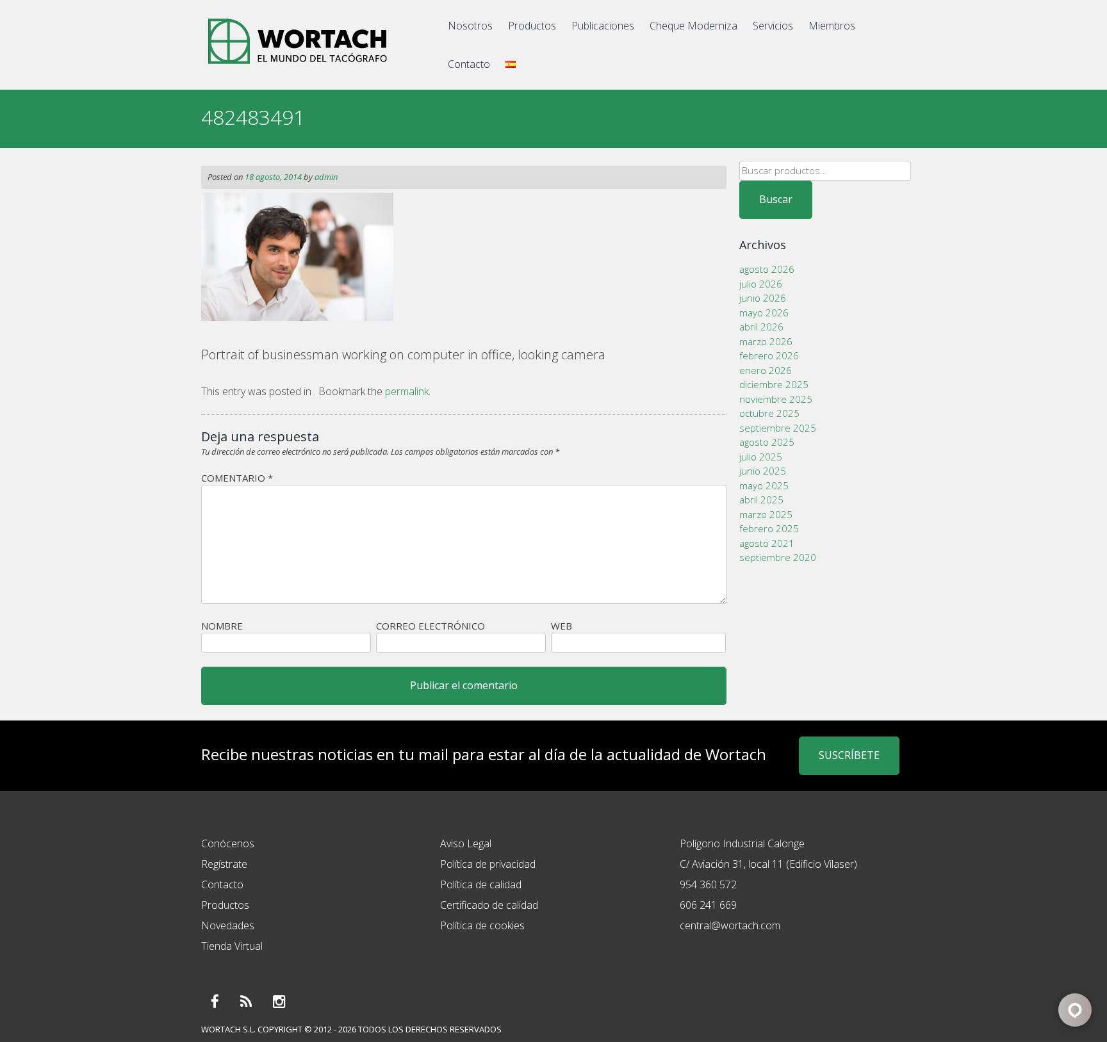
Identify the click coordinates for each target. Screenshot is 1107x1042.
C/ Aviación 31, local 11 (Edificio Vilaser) (768, 864)
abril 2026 (761, 326)
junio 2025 (762, 470)
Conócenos (227, 843)
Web (561, 625)
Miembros (831, 26)
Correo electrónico (430, 625)
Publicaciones (602, 26)
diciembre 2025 (773, 384)
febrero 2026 (769, 355)
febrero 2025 (769, 528)
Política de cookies (482, 925)
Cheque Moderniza (693, 26)
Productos (532, 26)
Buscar (775, 199)
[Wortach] (297, 67)
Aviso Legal (465, 843)
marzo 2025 (765, 514)
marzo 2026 (765, 341)
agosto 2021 (766, 543)
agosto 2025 (766, 442)
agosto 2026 (766, 269)
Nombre (222, 625)
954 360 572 (708, 884)
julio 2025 (760, 456)
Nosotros (470, 26)
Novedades (227, 925)
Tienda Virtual (232, 946)
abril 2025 (761, 499)
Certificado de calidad (489, 905)
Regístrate (224, 864)
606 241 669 (708, 905)
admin (326, 177)
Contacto (469, 64)
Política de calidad (480, 884)
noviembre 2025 (775, 399)
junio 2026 (762, 297)
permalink (407, 391)
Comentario (237, 477)
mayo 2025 (764, 485)
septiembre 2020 (777, 557)
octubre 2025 (769, 413)
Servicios (773, 26)
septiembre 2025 (777, 427)
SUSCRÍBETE (849, 755)
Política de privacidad (488, 864)
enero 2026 (765, 370)
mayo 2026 (764, 312)
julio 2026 (760, 283)
